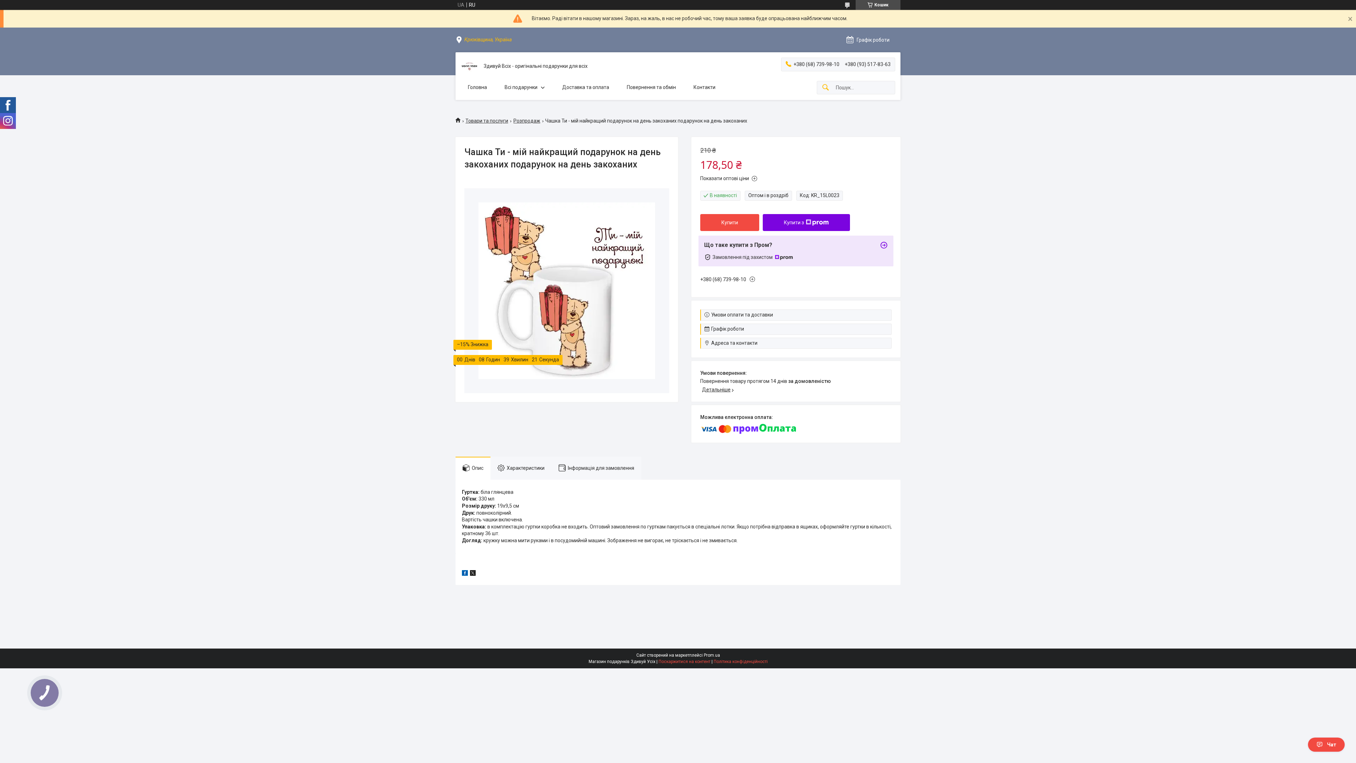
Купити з (794, 222)
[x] (473, 574)
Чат (1331, 744)
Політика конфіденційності (741, 661)
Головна (477, 87)
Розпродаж (526, 121)
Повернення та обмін (651, 87)
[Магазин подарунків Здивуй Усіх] (469, 66)
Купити (729, 222)
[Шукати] (826, 87)
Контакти (704, 87)
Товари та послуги (486, 121)
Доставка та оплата (585, 87)
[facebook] (465, 574)
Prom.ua (712, 655)
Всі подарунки (521, 87)
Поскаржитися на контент (684, 661)
